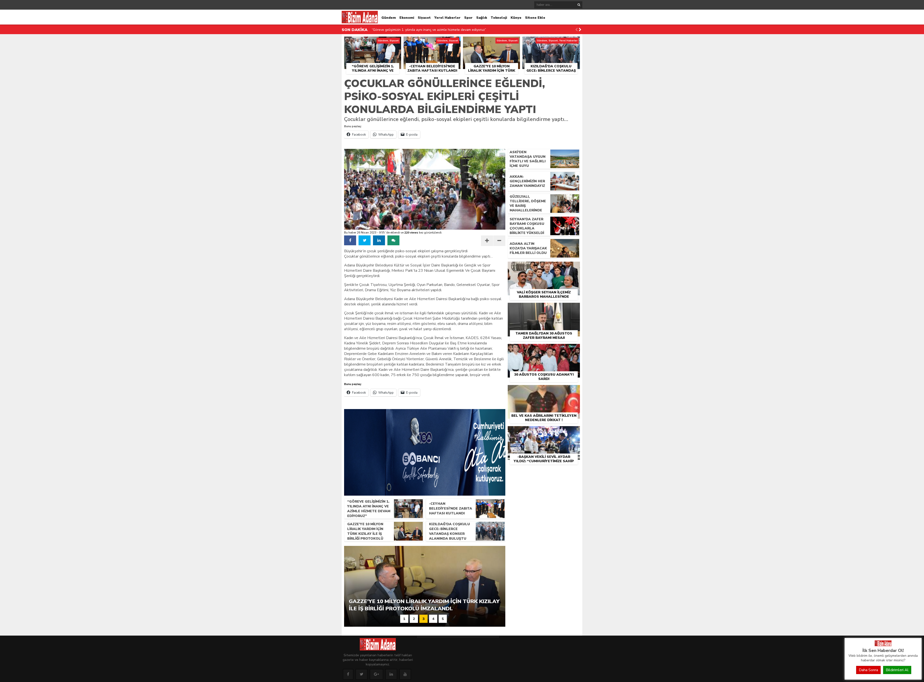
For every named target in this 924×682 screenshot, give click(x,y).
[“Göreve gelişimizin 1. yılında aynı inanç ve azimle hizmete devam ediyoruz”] (372, 42)
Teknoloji (499, 17)
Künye (516, 17)
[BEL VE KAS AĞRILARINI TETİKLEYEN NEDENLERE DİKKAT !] (544, 390)
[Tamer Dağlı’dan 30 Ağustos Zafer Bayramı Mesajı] (544, 308)
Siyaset (424, 17)
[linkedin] (379, 240)
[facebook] (350, 240)
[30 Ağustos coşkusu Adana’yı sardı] (544, 349)
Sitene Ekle (535, 17)
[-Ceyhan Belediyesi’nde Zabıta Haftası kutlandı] (432, 42)
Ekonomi (406, 17)
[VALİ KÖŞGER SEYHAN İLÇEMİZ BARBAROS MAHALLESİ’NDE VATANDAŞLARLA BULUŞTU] (544, 267)
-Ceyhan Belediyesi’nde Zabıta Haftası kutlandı (408, 29)
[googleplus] (376, 674)
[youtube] (405, 674)
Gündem (388, 17)
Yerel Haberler (447, 17)
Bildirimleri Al (897, 670)
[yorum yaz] (393, 240)
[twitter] (365, 240)
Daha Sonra (868, 670)
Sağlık (481, 17)
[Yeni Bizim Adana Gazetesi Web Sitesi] (883, 645)
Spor (468, 17)
